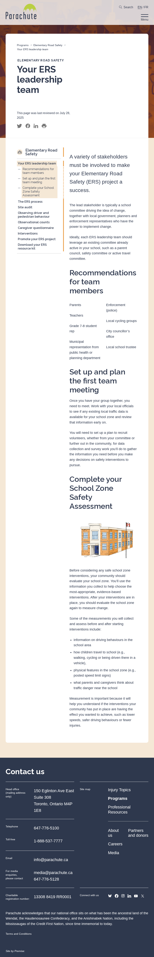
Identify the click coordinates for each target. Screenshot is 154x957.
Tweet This (19, 126)
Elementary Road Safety (47, 45)
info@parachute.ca (51, 859)
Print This (44, 126)
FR (146, 7)
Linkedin (129, 896)
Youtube (136, 896)
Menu (144, 19)
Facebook (116, 896)
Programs (23, 45)
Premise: (19, 951)
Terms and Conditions (19, 933)
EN (140, 7)
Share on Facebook (28, 126)
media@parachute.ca (53, 872)
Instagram (123, 896)
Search (128, 7)
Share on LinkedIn (36, 126)
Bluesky (110, 896)
